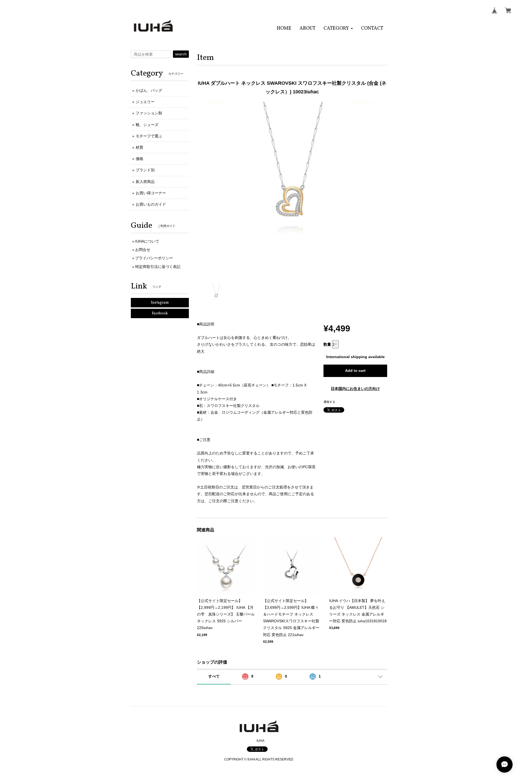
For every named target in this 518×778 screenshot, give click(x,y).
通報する (329, 401)
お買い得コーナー (151, 193)
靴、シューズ (147, 125)
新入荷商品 (145, 181)
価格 (139, 159)
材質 (139, 147)
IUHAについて (147, 241)
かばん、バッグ (149, 90)
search (181, 54)
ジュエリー (145, 102)
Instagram (160, 302)
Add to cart (355, 370)
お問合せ (142, 249)
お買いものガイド (151, 204)
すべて (214, 676)
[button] (338, 28)
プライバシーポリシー (154, 258)
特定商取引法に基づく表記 (157, 266)
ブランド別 (145, 170)
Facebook (160, 313)
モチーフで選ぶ (149, 136)
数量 (327, 344)
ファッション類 (149, 113)
